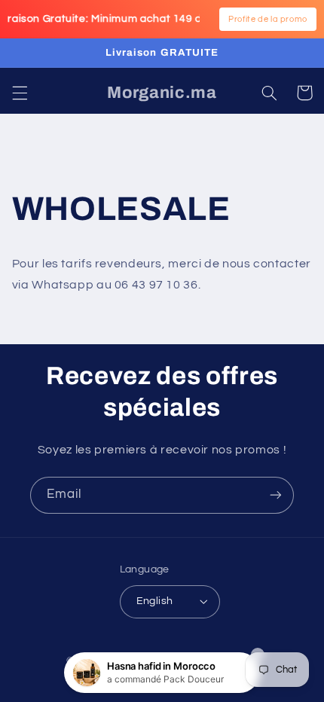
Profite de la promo (267, 19)
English (154, 601)
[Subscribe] (275, 495)
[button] (19, 92)
